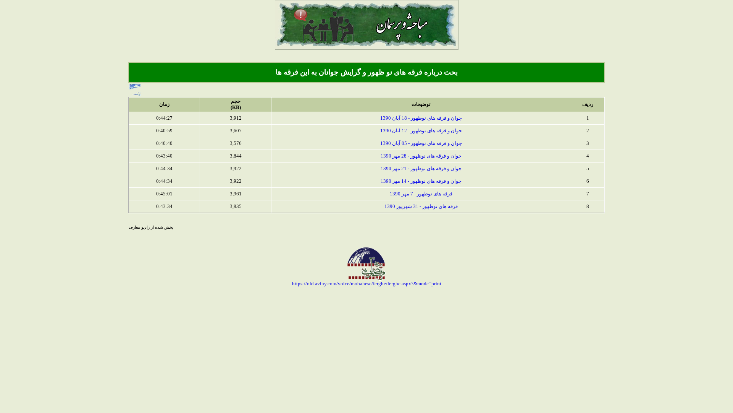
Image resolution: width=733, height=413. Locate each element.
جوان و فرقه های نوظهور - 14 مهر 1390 (421, 181)
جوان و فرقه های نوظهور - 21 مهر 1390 (421, 168)
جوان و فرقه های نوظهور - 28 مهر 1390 (421, 156)
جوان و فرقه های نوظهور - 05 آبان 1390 (421, 143)
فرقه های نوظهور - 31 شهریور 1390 (421, 206)
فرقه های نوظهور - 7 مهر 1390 (421, 194)
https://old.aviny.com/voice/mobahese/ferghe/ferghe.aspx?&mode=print (366, 283)
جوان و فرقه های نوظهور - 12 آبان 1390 (421, 130)
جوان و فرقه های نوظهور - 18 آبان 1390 (421, 118)
